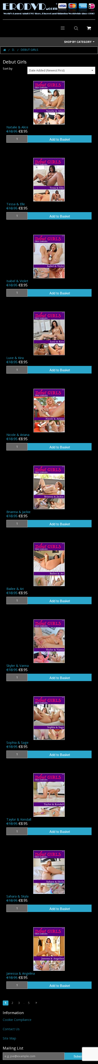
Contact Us (11, 1029)
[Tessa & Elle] (49, 179)
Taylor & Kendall (18, 819)
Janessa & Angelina (20, 973)
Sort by (7, 69)
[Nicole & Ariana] (49, 410)
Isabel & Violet (17, 281)
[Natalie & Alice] (49, 102)
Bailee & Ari (15, 589)
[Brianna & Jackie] (49, 487)
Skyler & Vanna (17, 665)
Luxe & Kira (15, 358)
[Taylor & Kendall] (49, 794)
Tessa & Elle (15, 204)
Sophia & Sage (17, 742)
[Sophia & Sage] (49, 718)
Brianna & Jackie (18, 512)
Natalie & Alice (17, 127)
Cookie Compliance (17, 1020)
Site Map (9, 1038)
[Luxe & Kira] (49, 333)
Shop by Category (78, 42)
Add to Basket (59, 139)
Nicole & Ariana (17, 435)
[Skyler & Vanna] (49, 641)
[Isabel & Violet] (49, 256)
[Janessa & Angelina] (49, 949)
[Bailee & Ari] (49, 564)
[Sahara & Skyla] (49, 871)
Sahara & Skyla (17, 896)
